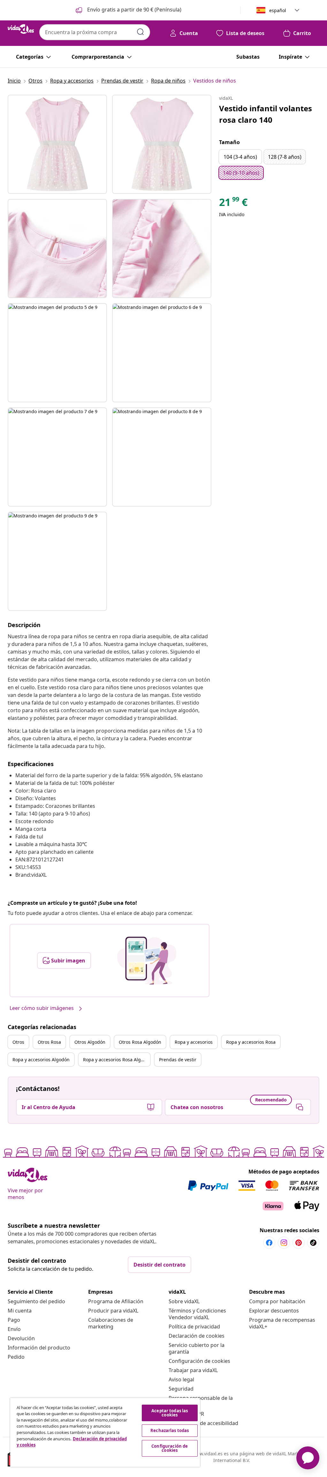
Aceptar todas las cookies (169, 1413)
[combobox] (94, 32)
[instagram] (284, 1242)
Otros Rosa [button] (49, 1042)
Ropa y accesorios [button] (194, 1042)
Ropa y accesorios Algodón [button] (41, 1060)
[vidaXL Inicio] (21, 29)
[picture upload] (146, 960)
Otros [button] (18, 1042)
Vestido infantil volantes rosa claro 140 (265, 114)
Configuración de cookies (199, 1360)
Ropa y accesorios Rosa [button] (251, 1042)
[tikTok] (313, 1242)
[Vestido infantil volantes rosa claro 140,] (57, 144)
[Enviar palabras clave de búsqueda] (140, 32)
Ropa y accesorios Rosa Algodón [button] (116, 1060)
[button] (127, 10)
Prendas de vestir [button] (177, 1060)
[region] (105, 1432)
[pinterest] (298, 1242)
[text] (233, 204)
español (277, 10)
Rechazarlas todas (169, 1430)
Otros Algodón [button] (89, 1042)
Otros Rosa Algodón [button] (140, 1042)
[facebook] (269, 1242)
